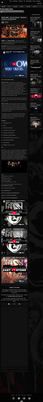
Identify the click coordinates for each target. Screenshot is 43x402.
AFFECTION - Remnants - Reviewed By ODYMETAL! (35, 105)
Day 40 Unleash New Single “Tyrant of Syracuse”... (35, 19)
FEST (11, 1)
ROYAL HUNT (11, 40)
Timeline (3, 6)
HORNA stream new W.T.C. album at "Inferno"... (35, 33)
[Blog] (1, 14)
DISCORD (39, 3)
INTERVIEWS (29, 1)
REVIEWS (15, 1)
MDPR (3, 40)
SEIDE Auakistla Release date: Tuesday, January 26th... (35, 76)
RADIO (37, 1)
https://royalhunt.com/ (5, 190)
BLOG (34, 1)
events (21, 6)
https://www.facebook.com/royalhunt (8, 195)
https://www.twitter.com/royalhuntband (9, 197)
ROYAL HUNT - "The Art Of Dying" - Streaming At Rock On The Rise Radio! (11, 12)
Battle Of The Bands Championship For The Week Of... (35, 47)
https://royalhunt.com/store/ (7, 185)
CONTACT (20, 1)
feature (11, 9)
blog (9, 6)
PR (24, 1)
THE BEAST (6, 21)
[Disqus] (14, 322)
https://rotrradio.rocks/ (9, 43)
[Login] (39, 1)
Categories (7, 9)
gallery (15, 6)
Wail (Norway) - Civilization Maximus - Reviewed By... (35, 119)
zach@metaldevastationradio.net (15, 296)
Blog (3, 9)
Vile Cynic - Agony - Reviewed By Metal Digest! (34, 62)
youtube (28, 6)
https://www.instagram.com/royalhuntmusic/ (10, 192)
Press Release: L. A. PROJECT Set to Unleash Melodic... (35, 90)
